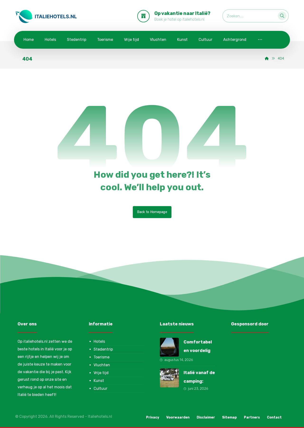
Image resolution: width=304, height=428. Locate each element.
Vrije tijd (101, 373)
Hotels (99, 341)
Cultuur (100, 388)
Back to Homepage (152, 212)
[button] (280, 15)
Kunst (99, 380)
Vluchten (102, 365)
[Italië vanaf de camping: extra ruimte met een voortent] (169, 377)
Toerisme (101, 357)
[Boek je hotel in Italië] (46, 16)
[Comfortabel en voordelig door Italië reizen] (169, 347)
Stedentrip (103, 349)
